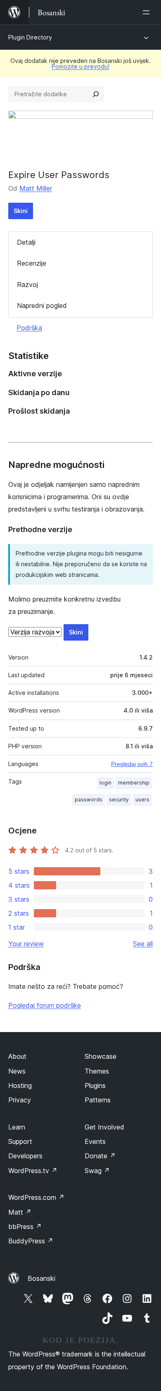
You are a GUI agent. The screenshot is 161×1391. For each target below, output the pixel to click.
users (142, 799)
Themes (97, 1071)
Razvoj (27, 284)
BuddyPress (30, 1241)
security (119, 799)
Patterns (98, 1100)
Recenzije (31, 263)
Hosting (20, 1085)
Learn (16, 1127)
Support (20, 1141)
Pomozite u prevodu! (80, 66)
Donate (100, 1156)
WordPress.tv (32, 1170)
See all (143, 944)
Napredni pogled (42, 305)
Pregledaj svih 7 (132, 764)
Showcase (100, 1056)
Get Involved (104, 1127)
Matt (19, 1212)
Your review (26, 944)
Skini (21, 210)
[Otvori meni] (148, 12)
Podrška (29, 328)
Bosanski (41, 1278)
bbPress (25, 1226)
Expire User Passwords (58, 174)
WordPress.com (36, 1197)
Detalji (26, 242)
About (17, 1056)
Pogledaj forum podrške (44, 1005)
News (17, 1071)
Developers (25, 1156)
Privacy (19, 1100)
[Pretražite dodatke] (96, 94)
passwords (88, 799)
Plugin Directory (30, 37)
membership (133, 783)
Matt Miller (35, 188)
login (105, 783)
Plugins (95, 1085)
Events (95, 1141)
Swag (97, 1170)
